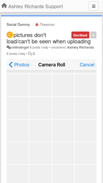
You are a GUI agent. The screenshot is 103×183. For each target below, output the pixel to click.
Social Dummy (18, 24)
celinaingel (20, 47)
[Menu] (93, 6)
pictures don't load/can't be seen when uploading (49, 38)
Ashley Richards (80, 47)
